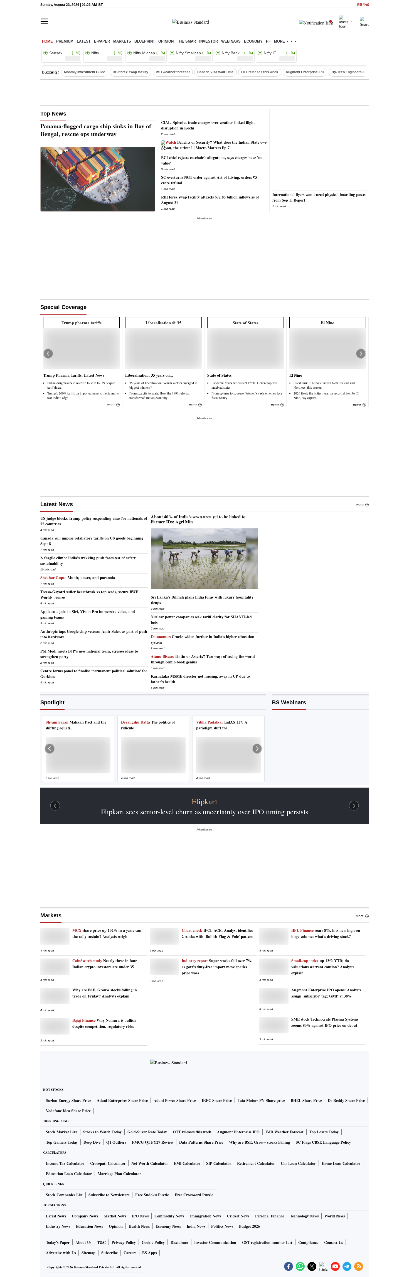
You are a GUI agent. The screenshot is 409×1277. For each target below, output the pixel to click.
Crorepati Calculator (107, 1163)
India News (196, 1226)
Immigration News (205, 1216)
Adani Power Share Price (175, 1100)
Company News (85, 1216)
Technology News (304, 1216)
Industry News (58, 1226)
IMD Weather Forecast (284, 1132)
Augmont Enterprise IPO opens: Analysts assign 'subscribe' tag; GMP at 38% (326, 993)
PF (268, 41)
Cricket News (238, 1216)
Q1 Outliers (116, 1142)
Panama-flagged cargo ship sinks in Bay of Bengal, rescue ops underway (95, 130)
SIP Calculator (218, 1163)
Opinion (166, 41)
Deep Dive (91, 1142)
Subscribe (109, 1253)
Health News (139, 1226)
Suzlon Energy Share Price (68, 1100)
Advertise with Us (61, 1253)
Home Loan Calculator (341, 1163)
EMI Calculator (187, 1163)
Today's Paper (58, 1242)
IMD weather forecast (173, 72)
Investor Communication (215, 1242)
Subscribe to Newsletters (108, 1195)
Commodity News (169, 1216)
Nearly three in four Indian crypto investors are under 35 (104, 964)
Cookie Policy (153, 1242)
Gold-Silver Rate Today (147, 1132)
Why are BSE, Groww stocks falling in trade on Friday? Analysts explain (104, 993)
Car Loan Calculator (298, 1163)
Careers (130, 1253)
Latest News (56, 504)
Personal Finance (269, 1216)
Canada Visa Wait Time (215, 72)
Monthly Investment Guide (84, 72)
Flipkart (204, 801)
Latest (84, 41)
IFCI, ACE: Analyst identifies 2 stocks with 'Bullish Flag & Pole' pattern (217, 933)
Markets (122, 41)
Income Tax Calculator (65, 1163)
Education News (89, 1226)
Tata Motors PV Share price (261, 1100)
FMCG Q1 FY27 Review (152, 1142)
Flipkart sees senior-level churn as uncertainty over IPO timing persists (204, 811)
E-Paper (102, 41)
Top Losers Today (324, 1132)
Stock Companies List (64, 1195)
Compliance (308, 1242)
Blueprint (144, 41)
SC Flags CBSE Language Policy (323, 1142)
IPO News (140, 1216)
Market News (115, 1216)
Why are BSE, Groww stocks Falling (259, 1142)
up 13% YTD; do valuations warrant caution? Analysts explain (322, 967)
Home (47, 41)
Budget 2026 (249, 1226)
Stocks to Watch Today (102, 1132)
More (360, 505)
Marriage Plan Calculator (119, 1173)
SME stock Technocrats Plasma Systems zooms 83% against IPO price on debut (324, 1022)
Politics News (222, 1226)
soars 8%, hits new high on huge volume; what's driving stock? (325, 933)
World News (334, 1216)
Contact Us (333, 1242)
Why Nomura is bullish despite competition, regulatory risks (104, 1023)
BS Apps (149, 1253)
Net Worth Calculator (149, 1163)
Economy (253, 41)
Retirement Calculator (256, 1163)
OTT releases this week (259, 72)
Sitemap (88, 1253)
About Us (83, 1242)
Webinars (231, 41)
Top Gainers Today (62, 1142)
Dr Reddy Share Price (346, 1100)
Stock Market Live (61, 1132)
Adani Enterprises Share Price (122, 1100)
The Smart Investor (197, 41)
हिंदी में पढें (363, 5)
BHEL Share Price (306, 1100)
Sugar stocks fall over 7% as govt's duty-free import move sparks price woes (217, 967)
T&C (101, 1242)
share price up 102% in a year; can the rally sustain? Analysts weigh (106, 933)
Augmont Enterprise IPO (305, 72)
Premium (64, 41)
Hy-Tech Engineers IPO (350, 72)
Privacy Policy (124, 1242)
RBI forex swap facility (130, 72)
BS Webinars (289, 702)
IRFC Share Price (217, 1100)
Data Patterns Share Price (201, 1142)
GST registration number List (267, 1242)
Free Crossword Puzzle (194, 1195)
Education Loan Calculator (69, 1173)
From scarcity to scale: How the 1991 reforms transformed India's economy (159, 395)
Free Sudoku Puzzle (152, 1195)
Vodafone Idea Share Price (68, 1111)
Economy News (168, 1226)
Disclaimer (179, 1242)
